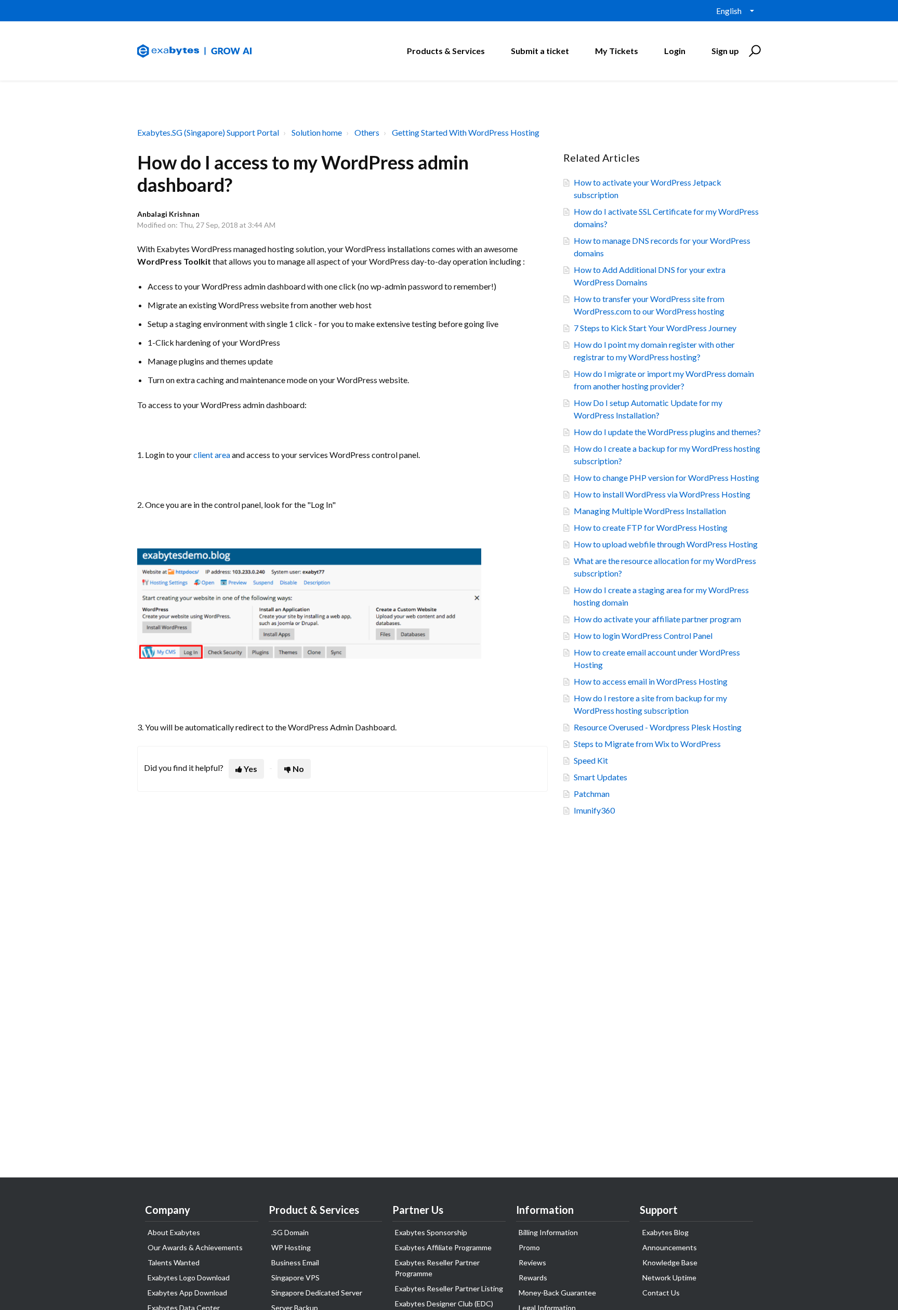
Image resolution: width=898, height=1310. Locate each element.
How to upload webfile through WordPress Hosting (666, 544)
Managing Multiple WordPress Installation (650, 511)
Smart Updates (600, 777)
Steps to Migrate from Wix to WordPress (647, 744)
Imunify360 (594, 810)
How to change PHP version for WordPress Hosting (666, 477)
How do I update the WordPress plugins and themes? (667, 432)
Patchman (592, 793)
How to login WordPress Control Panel (643, 635)
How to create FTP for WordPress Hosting (651, 527)
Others (366, 132)
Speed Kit (591, 760)
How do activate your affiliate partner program (657, 619)
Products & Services (446, 51)
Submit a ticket (540, 51)
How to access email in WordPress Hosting (651, 681)
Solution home (317, 132)
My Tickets (616, 51)
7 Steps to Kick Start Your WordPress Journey (655, 328)
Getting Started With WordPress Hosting (465, 132)
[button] (753, 51)
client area (211, 455)
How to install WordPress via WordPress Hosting (662, 494)
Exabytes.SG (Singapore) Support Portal (208, 132)
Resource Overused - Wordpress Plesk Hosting (658, 727)
